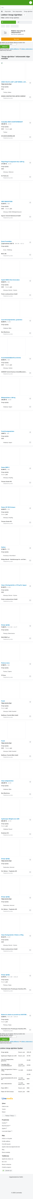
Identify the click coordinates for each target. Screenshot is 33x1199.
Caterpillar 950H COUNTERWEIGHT (12, 122)
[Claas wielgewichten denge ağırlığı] (16, 770)
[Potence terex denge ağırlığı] (16, 652)
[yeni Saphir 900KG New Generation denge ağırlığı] (16, 269)
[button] (30, 2)
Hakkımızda (5, 1106)
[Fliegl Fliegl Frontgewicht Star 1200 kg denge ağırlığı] (16, 151)
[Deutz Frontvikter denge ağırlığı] (16, 231)
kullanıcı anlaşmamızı (27, 49)
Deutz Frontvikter (6, 241)
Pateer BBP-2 (5, 467)
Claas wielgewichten (7, 781)
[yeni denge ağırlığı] (16, 964)
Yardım (4, 1109)
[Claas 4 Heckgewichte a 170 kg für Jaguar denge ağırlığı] (16, 574)
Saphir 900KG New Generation (10, 280)
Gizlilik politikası (6, 1141)
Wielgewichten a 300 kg (8, 397)
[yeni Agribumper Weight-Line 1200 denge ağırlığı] (16, 808)
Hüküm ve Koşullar (7, 1138)
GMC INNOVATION (6, 201)
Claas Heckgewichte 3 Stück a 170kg (12, 935)
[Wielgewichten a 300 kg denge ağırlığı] (16, 387)
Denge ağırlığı (5, 625)
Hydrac (3, 547)
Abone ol (4, 46)
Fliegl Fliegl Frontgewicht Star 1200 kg (12, 161)
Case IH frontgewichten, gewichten (11, 319)
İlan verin (16, 39)
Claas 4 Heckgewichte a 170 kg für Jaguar (14, 585)
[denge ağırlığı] (16, 614)
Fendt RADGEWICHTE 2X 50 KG (11, 357)
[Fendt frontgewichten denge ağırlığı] (16, 420)
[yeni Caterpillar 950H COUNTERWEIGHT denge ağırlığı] (16, 111)
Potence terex (5, 663)
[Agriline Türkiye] (10, 2)
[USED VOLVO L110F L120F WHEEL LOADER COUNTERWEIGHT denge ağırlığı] (16, 71)
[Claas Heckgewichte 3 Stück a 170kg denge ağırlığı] (16, 924)
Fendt (3, 701)
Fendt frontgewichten (7, 431)
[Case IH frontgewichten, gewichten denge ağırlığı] (16, 309)
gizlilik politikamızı (14, 49)
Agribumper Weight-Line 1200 (10, 819)
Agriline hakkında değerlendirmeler (11, 1146)
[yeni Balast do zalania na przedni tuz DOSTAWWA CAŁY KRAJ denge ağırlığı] (16, 1004)
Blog (3, 1149)
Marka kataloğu (6, 1152)
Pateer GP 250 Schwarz (8, 507)
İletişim (4, 1112)
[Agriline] (2, 11)
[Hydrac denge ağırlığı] (16, 536)
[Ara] (30, 7)
